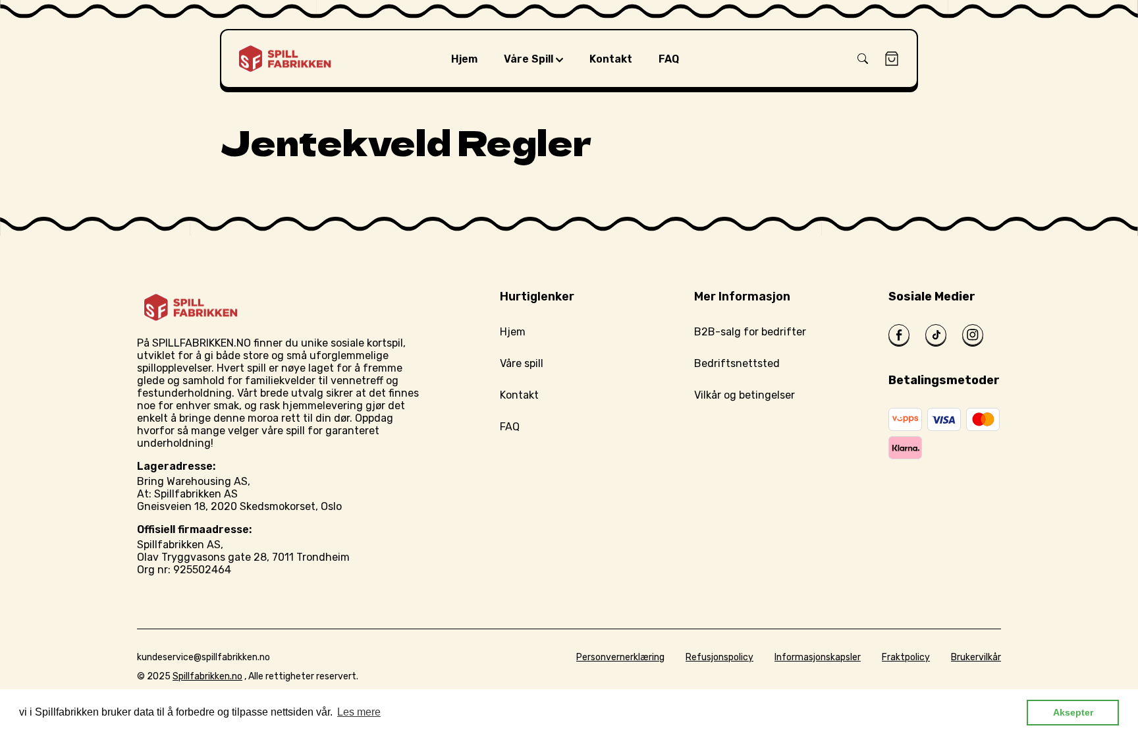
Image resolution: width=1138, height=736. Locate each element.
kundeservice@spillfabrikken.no (203, 657)
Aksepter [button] (1073, 712)
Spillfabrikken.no (207, 676)
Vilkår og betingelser (744, 395)
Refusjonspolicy (719, 657)
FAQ (510, 426)
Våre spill (521, 363)
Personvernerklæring (620, 657)
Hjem (513, 332)
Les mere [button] (359, 712)
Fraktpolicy (906, 657)
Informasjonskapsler (817, 657)
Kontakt (519, 395)
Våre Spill (530, 59)
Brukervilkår (976, 657)
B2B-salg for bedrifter (750, 332)
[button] (862, 58)
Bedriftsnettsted (737, 363)
